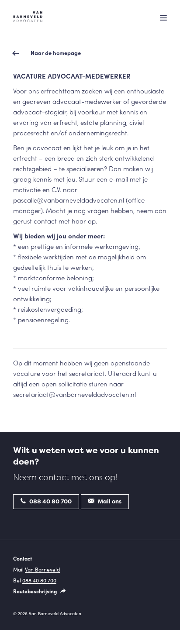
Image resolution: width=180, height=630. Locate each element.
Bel (34, 580)
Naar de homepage (56, 52)
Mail (36, 569)
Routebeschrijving (35, 591)
